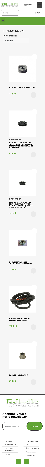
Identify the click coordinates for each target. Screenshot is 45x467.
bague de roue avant (18, 375)
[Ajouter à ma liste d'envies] (34, 57)
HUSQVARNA (15, 139)
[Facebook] (18, 461)
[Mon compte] (24, 12)
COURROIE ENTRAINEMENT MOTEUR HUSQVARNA (20, 319)
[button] (33, 95)
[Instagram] (26, 461)
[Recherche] (16, 12)
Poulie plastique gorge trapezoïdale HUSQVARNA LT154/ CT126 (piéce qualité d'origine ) (21, 145)
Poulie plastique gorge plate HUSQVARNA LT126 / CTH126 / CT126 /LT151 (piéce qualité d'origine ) (21, 204)
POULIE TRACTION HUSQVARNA (22, 88)
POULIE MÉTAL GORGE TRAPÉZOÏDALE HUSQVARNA (20, 263)
